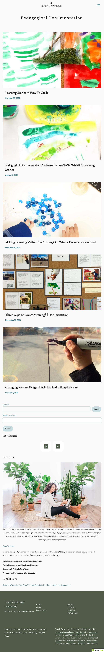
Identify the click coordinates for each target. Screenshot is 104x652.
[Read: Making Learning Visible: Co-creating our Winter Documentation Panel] (52, 209)
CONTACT (72, 607)
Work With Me (8, 546)
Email (9, 415)
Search (6, 404)
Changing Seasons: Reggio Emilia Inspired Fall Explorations (41, 387)
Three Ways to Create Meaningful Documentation (36, 315)
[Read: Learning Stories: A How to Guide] (52, 60)
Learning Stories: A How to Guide (26, 92)
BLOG (38, 607)
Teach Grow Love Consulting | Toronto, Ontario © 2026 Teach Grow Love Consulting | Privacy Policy (25, 632)
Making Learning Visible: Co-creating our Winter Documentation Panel (50, 242)
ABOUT (71, 604)
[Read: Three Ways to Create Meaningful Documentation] (52, 282)
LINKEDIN (71, 610)
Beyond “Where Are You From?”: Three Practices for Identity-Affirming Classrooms (37, 585)
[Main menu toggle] (98, 5)
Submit (8, 428)
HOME (38, 604)
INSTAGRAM (72, 613)
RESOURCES (41, 610)
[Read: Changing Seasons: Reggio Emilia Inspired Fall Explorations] (52, 354)
